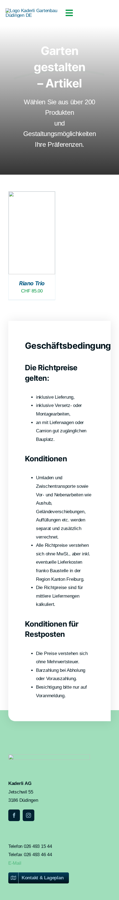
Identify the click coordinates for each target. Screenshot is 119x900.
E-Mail (14, 863)
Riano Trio (32, 283)
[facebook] (14, 815)
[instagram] (28, 815)
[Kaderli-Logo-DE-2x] (33, 10)
